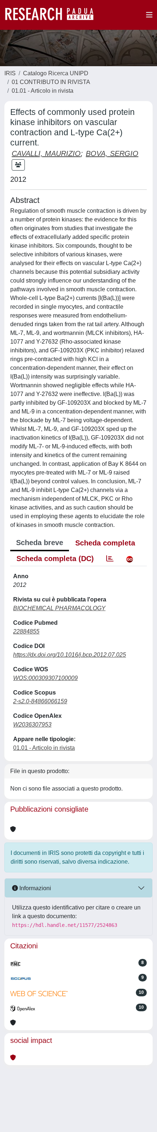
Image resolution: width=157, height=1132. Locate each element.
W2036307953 (32, 724)
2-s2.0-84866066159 (40, 701)
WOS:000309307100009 (45, 678)
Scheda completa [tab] (105, 543)
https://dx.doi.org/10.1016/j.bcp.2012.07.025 (69, 655)
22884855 (26, 631)
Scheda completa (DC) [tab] (55, 559)
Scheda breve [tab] (39, 543)
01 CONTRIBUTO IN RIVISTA (51, 82)
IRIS (10, 73)
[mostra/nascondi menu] (149, 15)
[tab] (110, 558)
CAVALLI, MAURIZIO (46, 153)
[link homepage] (53, 14)
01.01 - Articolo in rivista (42, 91)
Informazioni (34, 888)
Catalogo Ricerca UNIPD (55, 73)
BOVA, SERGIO (112, 153)
